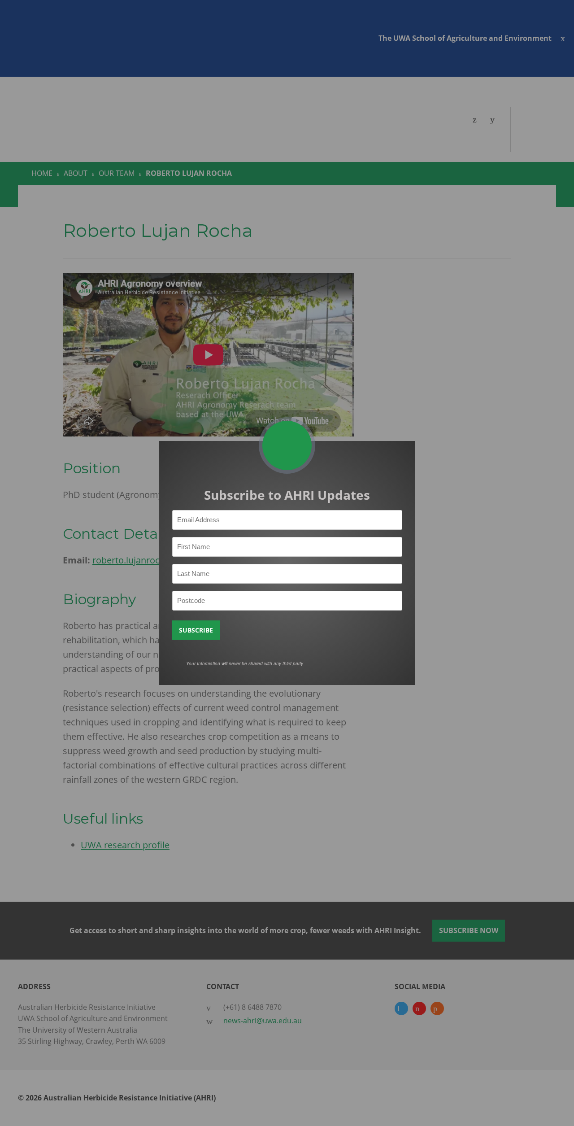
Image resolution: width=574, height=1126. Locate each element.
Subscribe (196, 630)
